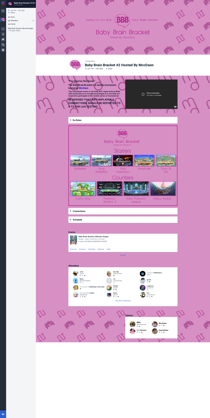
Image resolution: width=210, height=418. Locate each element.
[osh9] (80, 275)
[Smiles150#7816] (114, 275)
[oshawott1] (84, 275)
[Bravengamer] (137, 332)
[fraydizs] (114, 296)
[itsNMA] (137, 326)
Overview (73, 249)
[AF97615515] (116, 296)
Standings (91, 249)
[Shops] (3, 39)
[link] (84, 275)
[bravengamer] (139, 332)
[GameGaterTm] (161, 332)
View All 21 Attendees (123, 301)
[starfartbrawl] (114, 289)
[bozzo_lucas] (149, 296)
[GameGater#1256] (163, 332)
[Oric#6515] (151, 296)
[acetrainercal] (114, 282)
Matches (101, 249)
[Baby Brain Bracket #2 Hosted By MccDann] (3, 19)
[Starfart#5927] (116, 289)
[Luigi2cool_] (147, 289)
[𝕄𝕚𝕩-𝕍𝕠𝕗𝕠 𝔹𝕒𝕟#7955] (80, 289)
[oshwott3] (82, 275)
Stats (109, 249)
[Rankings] (3, 34)
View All (123, 255)
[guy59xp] (147, 282)
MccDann (83, 88)
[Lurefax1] (82, 296)
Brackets (82, 249)
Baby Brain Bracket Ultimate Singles (94, 237)
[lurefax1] (80, 296)
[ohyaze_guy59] (149, 281)
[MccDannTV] (161, 325)
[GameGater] (159, 332)
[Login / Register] (3, 414)
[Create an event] (3, 29)
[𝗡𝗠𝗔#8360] (139, 326)
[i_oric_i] (147, 296)
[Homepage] (3, 3)
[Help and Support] (3, 50)
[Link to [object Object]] (76, 274)
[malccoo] (80, 282)
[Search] (3, 11)
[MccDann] (159, 325)
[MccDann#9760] (163, 325)
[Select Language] (3, 44)
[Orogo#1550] (118, 296)
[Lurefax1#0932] (84, 296)
